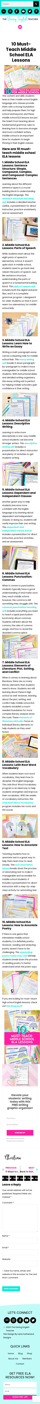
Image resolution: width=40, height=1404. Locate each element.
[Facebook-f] (16, 11)
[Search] (36, 4)
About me (13, 1358)
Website (6, 1259)
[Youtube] (23, 11)
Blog (20, 1353)
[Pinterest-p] (36, 11)
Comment (8, 1202)
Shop (29, 1353)
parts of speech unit (24, 286)
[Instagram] (10, 11)
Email (5, 1247)
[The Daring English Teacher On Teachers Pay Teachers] (3, 11)
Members (27, 1358)
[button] (20, 27)
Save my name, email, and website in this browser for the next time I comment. (19, 1274)
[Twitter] (30, 11)
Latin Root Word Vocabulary (17, 802)
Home (11, 1353)
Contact (20, 1363)
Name (6, 1235)
